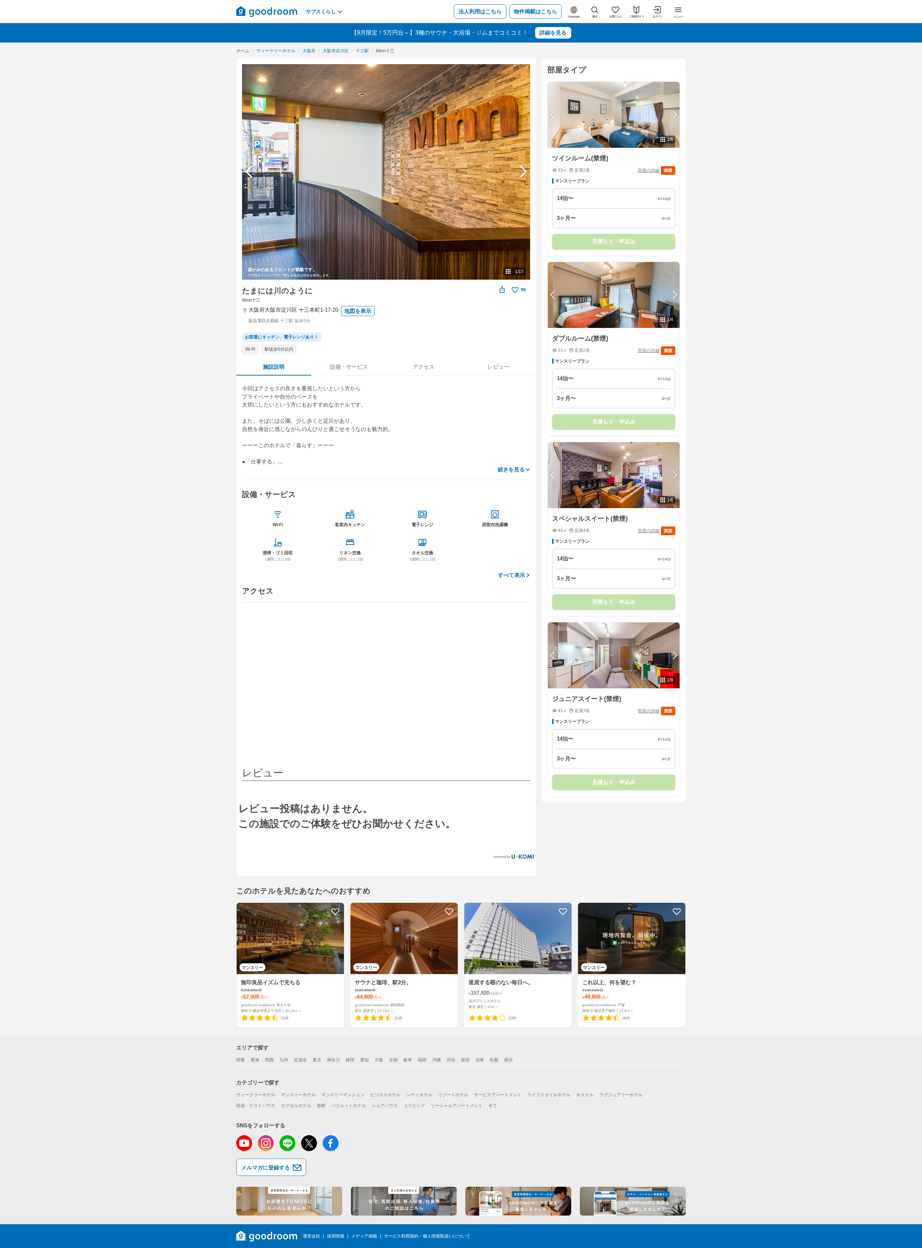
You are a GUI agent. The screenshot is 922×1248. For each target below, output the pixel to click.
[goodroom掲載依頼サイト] (518, 1201)
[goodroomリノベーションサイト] (289, 1201)
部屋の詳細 (648, 170)
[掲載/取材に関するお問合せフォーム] (633, 1201)
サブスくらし (321, 11)
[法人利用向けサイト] (404, 1201)
